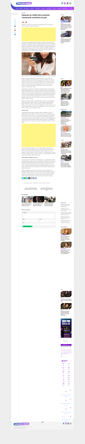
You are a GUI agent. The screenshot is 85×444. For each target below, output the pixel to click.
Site (23, 222)
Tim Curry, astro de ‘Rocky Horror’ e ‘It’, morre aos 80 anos (66, 300)
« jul (61, 356)
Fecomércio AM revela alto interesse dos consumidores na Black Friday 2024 (27, 204)
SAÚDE (43, 8)
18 (64, 352)
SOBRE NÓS (64, 8)
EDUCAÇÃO (49, 8)
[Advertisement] (39, 34)
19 (66, 352)
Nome (24, 219)
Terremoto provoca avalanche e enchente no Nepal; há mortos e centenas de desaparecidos (66, 122)
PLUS (54, 8)
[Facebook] (62, 3)
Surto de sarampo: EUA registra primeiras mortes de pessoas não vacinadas (66, 135)
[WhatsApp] (70, 3)
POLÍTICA (38, 8)
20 (67, 352)
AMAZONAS (26, 8)
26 (66, 353)
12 (66, 350)
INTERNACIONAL (63, 117)
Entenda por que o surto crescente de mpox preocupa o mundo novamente (66, 209)
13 (67, 350)
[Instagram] (65, 3)
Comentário (25, 212)
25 (64, 353)
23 (61, 353)
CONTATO (59, 8)
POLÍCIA (62, 148)
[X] (67, 3)
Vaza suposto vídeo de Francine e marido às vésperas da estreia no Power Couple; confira (66, 213)
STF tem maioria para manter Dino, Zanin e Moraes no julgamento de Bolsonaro (38, 204)
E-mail (40, 219)
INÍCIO (17, 8)
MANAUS (21, 8)
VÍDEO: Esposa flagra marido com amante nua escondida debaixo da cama (65, 205)
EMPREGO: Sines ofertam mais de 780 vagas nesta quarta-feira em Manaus (48, 204)
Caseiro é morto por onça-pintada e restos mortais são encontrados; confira (65, 217)
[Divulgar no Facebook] (15, 25)
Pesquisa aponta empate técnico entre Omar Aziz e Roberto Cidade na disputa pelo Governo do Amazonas (66, 27)
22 (70, 352)
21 (69, 352)
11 (64, 350)
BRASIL (32, 8)
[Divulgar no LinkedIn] (15, 33)
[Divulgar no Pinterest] (15, 29)
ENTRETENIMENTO (63, 235)
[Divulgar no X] (15, 21)
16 (61, 352)
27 (67, 353)
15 (70, 350)
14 (69, 350)
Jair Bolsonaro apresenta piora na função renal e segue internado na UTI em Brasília (66, 221)
